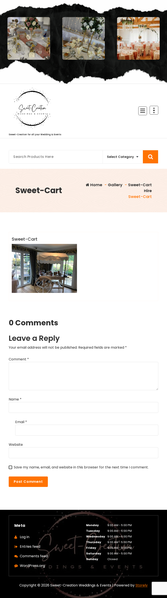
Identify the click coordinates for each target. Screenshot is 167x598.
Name (15, 399)
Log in (24, 536)
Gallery (115, 185)
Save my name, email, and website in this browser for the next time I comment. (81, 467)
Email (21, 421)
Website (16, 444)
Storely (141, 585)
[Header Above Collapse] (154, 110)
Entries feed (30, 546)
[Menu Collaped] (142, 110)
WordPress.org (32, 565)
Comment (19, 359)
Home (95, 185)
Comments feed (34, 556)
